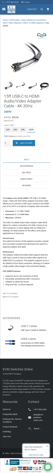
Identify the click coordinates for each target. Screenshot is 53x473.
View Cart (7, 436)
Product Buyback (10, 427)
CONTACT (32, 9)
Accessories (26, 166)
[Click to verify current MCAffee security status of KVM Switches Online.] (40, 465)
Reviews (26, 185)
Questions (26, 179)
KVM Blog (7, 432)
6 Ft (15, 130)
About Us (6, 409)
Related (26, 172)
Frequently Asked (10, 414)
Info (26, 159)
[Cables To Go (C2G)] (42, 37)
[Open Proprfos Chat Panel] (48, 467)
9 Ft (23, 130)
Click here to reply (36, 455)
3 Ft (7, 130)
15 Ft (31, 130)
